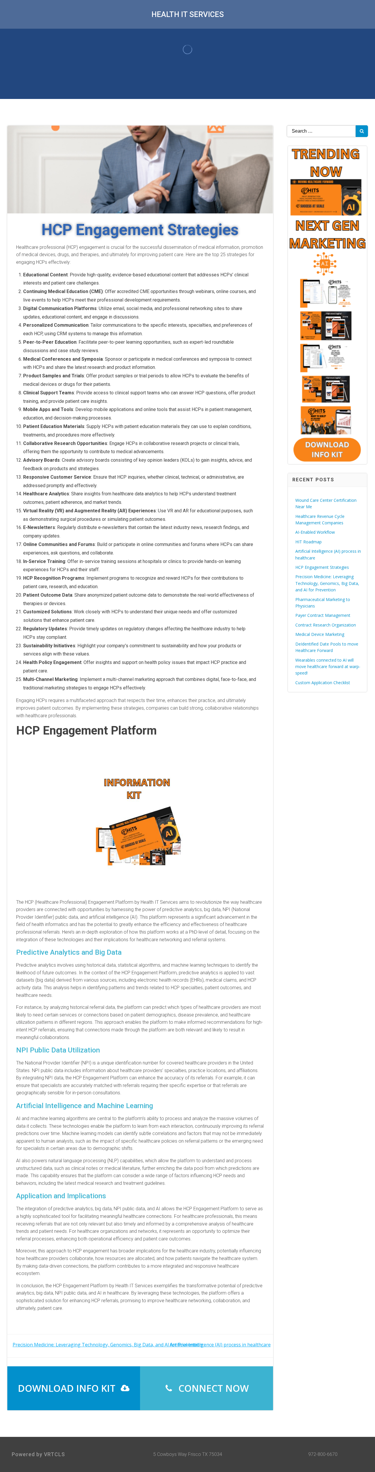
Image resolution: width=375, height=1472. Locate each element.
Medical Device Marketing (319, 634)
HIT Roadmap (308, 542)
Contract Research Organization (325, 625)
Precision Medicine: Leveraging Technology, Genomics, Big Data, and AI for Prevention (327, 583)
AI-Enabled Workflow (315, 532)
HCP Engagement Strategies (322, 567)
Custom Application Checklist (322, 682)
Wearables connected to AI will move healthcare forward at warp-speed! (327, 666)
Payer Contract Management (322, 615)
